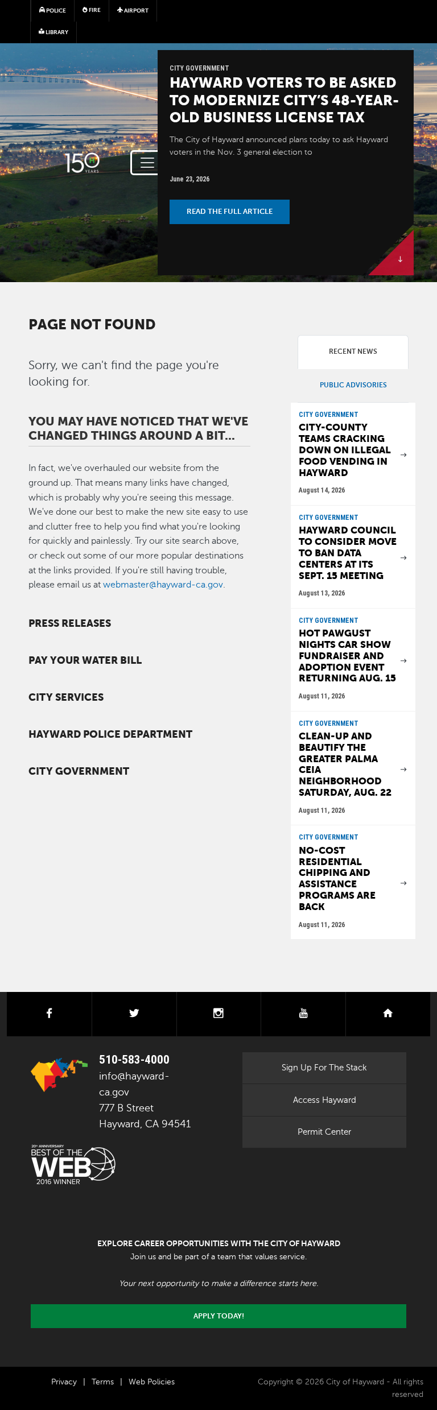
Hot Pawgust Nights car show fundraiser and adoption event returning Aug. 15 (347, 656)
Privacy (64, 1382)
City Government (78, 771)
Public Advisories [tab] (353, 385)
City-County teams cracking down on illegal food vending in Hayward (345, 450)
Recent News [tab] (353, 351)
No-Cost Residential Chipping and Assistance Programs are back (337, 878)
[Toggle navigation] (147, 162)
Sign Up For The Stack (324, 1067)
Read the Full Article (230, 212)
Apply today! (218, 1316)
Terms (103, 1382)
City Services (66, 697)
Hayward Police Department (110, 734)
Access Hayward (324, 1100)
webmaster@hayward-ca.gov (163, 585)
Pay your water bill (85, 660)
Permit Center (324, 1132)
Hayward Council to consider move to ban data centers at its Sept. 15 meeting (348, 553)
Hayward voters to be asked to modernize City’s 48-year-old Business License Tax (284, 100)
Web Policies (152, 1382)
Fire (94, 10)
